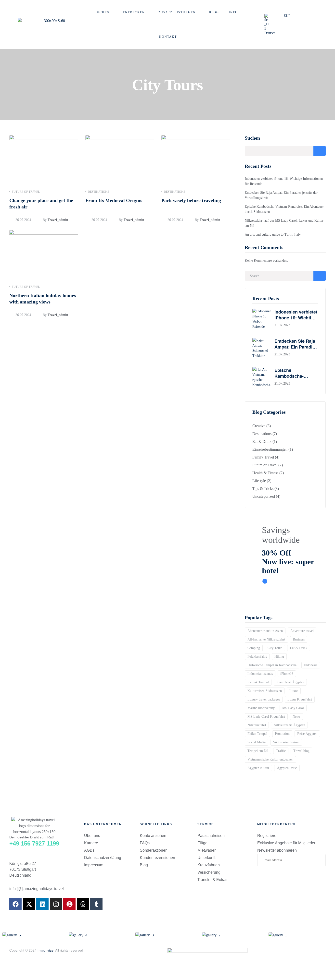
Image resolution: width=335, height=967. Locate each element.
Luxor (293, 691)
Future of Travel (26, 191)
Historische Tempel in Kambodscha (271, 665)
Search (319, 276)
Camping (253, 648)
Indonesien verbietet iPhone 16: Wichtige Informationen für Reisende (295, 315)
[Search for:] (285, 276)
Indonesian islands (260, 674)
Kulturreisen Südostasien (264, 691)
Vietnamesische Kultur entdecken (270, 759)
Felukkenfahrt (257, 656)
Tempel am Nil (257, 751)
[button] (271, 24)
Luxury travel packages (263, 699)
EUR (287, 16)
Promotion (282, 734)
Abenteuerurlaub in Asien (265, 631)
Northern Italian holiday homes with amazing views (42, 298)
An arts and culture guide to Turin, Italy (273, 234)
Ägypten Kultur (258, 768)
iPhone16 (286, 674)
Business (299, 639)
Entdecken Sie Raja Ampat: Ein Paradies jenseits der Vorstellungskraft (295, 344)
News (296, 716)
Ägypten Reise (287, 768)
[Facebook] (15, 904)
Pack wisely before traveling (191, 200)
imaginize (45, 950)
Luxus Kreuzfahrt (299, 699)
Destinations (98, 191)
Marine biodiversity (261, 708)
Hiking (279, 656)
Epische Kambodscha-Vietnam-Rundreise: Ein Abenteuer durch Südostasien (296, 373)
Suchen (252, 138)
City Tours (275, 648)
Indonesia (310, 665)
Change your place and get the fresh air (41, 203)
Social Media (256, 742)
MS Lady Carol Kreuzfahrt (266, 716)
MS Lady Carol (293, 708)
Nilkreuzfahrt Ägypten (289, 725)
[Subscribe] (318, 860)
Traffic (281, 751)
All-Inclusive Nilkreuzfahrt (266, 639)
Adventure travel (302, 631)
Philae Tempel (257, 734)
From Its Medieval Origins (113, 200)
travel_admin (58, 220)
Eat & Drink (298, 648)
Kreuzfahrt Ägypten (290, 682)
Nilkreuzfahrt (256, 725)
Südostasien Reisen (286, 742)
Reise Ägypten (307, 734)
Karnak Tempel (258, 682)
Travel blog (301, 751)
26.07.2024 (23, 220)
